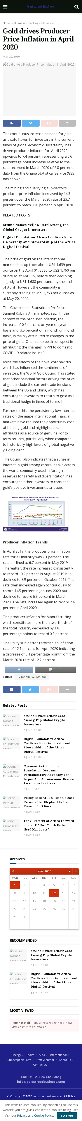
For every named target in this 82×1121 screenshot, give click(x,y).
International (58, 1055)
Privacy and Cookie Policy (35, 1115)
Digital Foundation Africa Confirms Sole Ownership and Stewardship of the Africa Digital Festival (39, 242)
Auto (42, 1055)
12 (54, 893)
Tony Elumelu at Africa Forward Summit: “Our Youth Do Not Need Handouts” (49, 825)
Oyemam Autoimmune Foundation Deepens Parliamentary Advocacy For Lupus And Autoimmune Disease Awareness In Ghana (49, 774)
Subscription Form (19, 1060)
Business (19, 23)
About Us (65, 1060)
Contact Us (40, 1065)
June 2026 (44, 871)
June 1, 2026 (33, 789)
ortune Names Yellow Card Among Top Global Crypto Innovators (44, 720)
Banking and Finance (41, 23)
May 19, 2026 (33, 835)
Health (30, 1055)
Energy (16, 1055)
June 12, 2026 (34, 730)
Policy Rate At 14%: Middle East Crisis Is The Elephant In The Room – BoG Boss (49, 802)
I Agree (67, 1116)
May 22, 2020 (11, 56)
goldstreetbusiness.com (48, 1096)
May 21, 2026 (33, 812)
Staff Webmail (45, 1060)
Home (6, 23)
